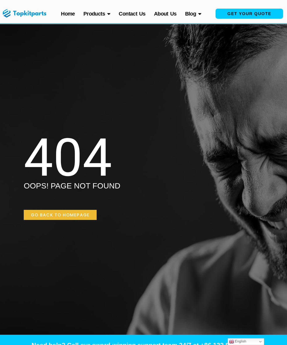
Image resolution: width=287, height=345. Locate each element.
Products (94, 14)
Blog (190, 14)
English (240, 341)
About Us (165, 14)
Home (68, 14)
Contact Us (132, 14)
